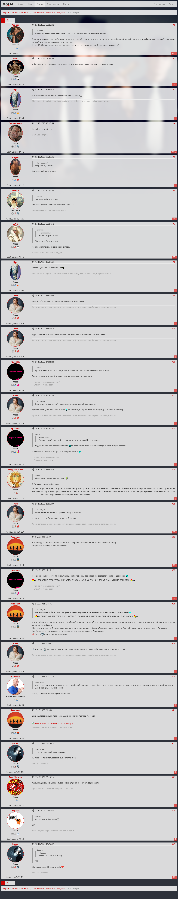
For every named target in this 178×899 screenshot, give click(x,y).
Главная (20, 4)
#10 (173, 328)
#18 (173, 603)
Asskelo (15, 24)
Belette (15, 190)
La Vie (15, 223)
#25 (173, 844)
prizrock (15, 157)
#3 (174, 89)
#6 (174, 190)
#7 (174, 223)
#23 (173, 777)
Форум (39, 4)
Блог (30, 4)
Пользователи (53, 4)
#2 (174, 58)
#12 (173, 395)
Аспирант (15, 537)
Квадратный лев (15, 469)
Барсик (15, 810)
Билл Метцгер (15, 777)
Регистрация (159, 4)
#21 (173, 710)
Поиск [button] (66, 4)
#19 (173, 643)
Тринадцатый (15, 123)
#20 (173, 676)
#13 (173, 428)
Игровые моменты (20, 12)
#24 (173, 810)
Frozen (15, 743)
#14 (173, 469)
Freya (15, 295)
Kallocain (15, 676)
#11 (173, 361)
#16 (173, 537)
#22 (173, 743)
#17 (173, 570)
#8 (174, 262)
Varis (15, 58)
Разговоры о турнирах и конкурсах (49, 12)
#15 (173, 503)
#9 (174, 295)
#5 (174, 157)
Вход (171, 4)
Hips (15, 89)
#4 (174, 123)
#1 (174, 24)
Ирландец (15, 361)
